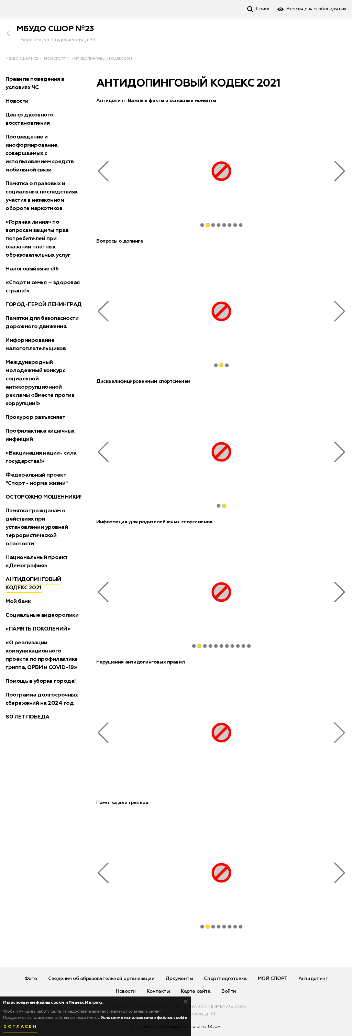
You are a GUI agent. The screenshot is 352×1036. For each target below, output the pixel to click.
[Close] (186, 1001)
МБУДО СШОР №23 (55, 29)
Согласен (20, 1027)
